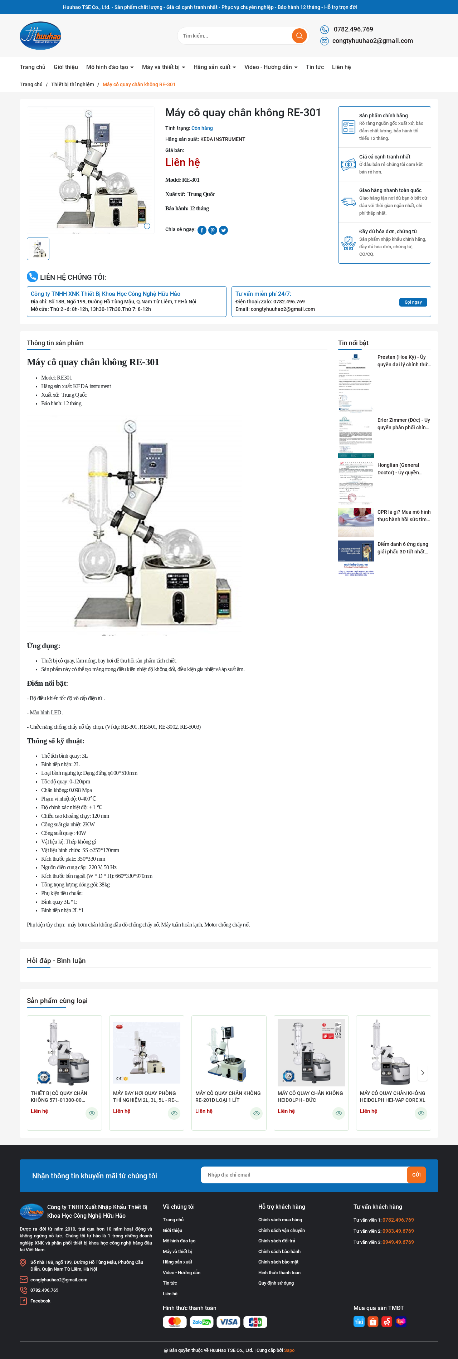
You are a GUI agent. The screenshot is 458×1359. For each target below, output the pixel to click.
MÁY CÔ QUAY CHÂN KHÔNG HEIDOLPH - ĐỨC (310, 1096)
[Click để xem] (90, 170)
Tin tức (315, 67)
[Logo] (57, 35)
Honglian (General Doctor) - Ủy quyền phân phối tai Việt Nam (403, 469)
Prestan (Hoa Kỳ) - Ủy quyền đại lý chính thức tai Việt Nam (403, 361)
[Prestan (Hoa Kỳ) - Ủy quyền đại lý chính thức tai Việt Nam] (356, 383)
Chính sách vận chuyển (281, 1230)
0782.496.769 (352, 29)
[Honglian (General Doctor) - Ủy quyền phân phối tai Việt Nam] (356, 483)
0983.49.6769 (398, 1231)
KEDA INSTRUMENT (222, 139)
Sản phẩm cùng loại (57, 1001)
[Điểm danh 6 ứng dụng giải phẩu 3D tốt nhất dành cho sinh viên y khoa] (356, 559)
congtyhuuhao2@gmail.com (372, 40)
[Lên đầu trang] (446, 1313)
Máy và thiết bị (161, 67)
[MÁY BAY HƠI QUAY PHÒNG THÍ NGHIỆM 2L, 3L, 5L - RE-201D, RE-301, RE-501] (146, 1052)
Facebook (40, 1301)
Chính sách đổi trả (276, 1240)
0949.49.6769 (398, 1242)
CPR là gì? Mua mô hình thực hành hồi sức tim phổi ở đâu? (404, 516)
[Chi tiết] (92, 1113)
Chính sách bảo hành (279, 1251)
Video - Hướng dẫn (268, 67)
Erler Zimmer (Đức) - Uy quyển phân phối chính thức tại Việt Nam (403, 424)
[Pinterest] (212, 230)
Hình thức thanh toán (279, 1272)
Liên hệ (341, 67)
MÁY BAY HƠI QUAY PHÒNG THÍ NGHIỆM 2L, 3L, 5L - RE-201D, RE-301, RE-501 (144, 1097)
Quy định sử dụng (276, 1283)
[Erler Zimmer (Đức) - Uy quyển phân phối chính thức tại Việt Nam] (356, 437)
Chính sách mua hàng (280, 1219)
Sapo (289, 1350)
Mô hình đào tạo (108, 67)
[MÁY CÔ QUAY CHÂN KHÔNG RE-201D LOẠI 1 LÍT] (229, 1052)
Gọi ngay (413, 302)
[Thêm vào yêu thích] (147, 226)
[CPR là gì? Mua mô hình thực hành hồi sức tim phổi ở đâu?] (356, 522)
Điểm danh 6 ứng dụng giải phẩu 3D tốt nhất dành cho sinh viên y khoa (402, 548)
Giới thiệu (66, 67)
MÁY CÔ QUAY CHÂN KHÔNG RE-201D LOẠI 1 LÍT (228, 1096)
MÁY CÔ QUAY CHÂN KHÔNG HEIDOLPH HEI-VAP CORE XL (392, 1096)
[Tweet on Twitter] (223, 230)
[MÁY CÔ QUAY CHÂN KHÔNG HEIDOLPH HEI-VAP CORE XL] (393, 1052)
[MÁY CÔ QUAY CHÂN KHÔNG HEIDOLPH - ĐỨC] (311, 1052)
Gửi (416, 1175)
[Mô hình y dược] (359, 1321)
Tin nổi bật (353, 343)
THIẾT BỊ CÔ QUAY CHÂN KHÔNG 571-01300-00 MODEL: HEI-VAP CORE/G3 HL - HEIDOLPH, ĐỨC (61, 1097)
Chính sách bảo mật (278, 1262)
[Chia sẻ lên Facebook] (202, 230)
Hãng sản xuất (213, 67)
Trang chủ (32, 67)
